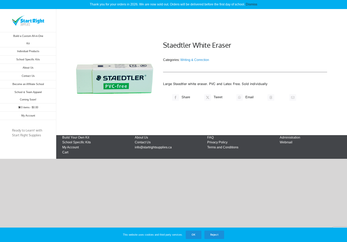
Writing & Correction (194, 60)
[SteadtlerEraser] (114, 78)
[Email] (292, 97)
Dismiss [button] (251, 4)
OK (193, 234)
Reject (214, 234)
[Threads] (270, 97)
